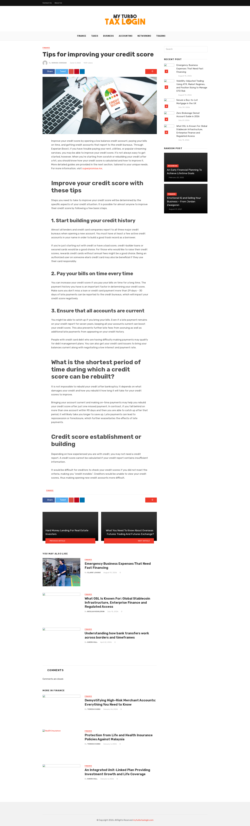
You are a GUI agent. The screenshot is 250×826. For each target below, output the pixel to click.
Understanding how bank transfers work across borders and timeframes (117, 635)
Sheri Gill (92, 642)
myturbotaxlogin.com (143, 820)
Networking (144, 36)
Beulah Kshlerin (95, 611)
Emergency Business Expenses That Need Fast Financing (118, 565)
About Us (58, 3)
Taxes (94, 36)
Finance (81, 36)
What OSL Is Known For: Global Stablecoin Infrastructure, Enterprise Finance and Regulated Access (117, 603)
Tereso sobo (93, 709)
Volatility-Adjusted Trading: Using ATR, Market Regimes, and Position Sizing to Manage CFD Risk (191, 86)
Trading (160, 36)
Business (108, 36)
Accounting (125, 36)
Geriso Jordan (59, 63)
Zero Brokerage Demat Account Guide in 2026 (188, 115)
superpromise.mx (92, 168)
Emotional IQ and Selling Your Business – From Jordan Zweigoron (184, 201)
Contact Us (47, 3)
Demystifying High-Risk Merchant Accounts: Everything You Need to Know (120, 702)
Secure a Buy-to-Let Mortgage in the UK (187, 102)
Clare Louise (94, 573)
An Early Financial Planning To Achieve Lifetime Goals (184, 171)
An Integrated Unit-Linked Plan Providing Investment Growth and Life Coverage (117, 772)
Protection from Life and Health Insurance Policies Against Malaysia (119, 737)
